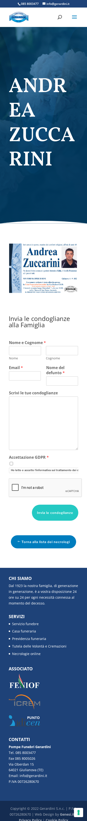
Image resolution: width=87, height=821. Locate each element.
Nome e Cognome (27, 342)
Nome (13, 358)
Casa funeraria (24, 631)
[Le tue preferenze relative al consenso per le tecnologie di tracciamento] (78, 812)
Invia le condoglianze (55, 513)
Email (16, 367)
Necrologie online (26, 653)
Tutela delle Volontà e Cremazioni (39, 646)
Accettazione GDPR (29, 457)
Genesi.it (67, 814)
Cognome (53, 358)
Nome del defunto (55, 370)
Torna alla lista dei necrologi (46, 542)
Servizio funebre (25, 624)
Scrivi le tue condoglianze (33, 393)
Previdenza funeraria (29, 638)
